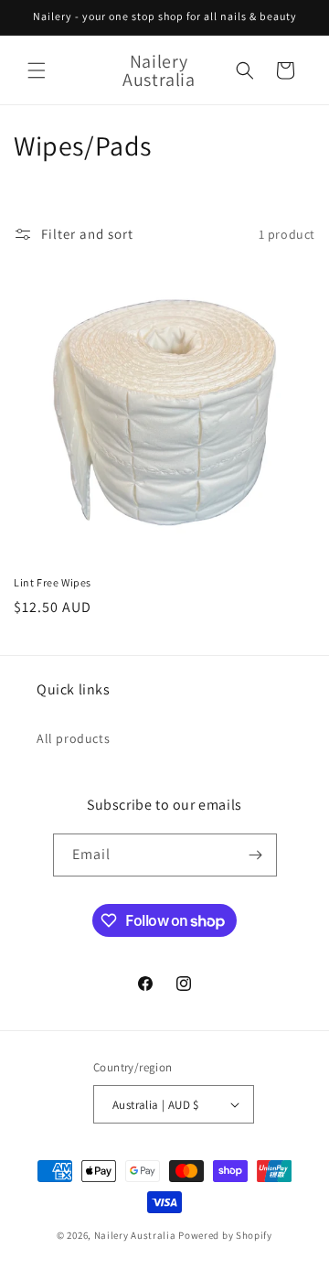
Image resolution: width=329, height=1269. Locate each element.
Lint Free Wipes (52, 582)
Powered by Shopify (225, 1235)
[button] (36, 70)
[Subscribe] (256, 854)
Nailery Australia (135, 1235)
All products (73, 738)
